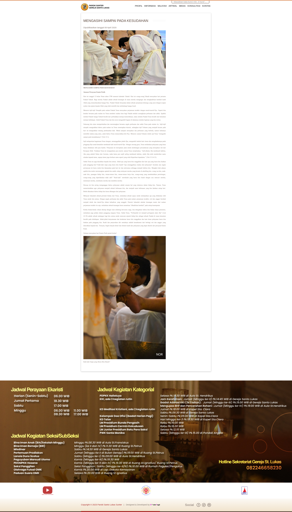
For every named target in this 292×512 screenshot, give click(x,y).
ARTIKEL (173, 6)
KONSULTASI (194, 6)
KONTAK (206, 6)
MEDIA (182, 6)
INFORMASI (150, 6)
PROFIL (138, 6)
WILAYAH (162, 6)
